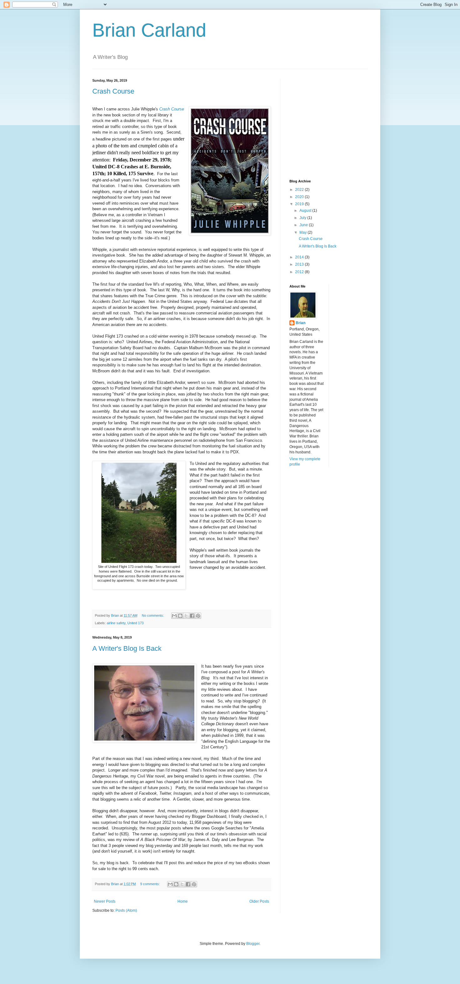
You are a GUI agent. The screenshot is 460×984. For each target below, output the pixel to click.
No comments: (153, 615)
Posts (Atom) (126, 910)
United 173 (135, 623)
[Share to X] (186, 616)
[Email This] (174, 616)
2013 (300, 264)
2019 (300, 204)
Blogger (252, 943)
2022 (300, 189)
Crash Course (113, 91)
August (305, 210)
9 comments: (150, 884)
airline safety (116, 623)
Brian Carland (149, 30)
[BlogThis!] (180, 616)
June (304, 225)
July (303, 218)
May (303, 232)
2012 (300, 272)
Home (182, 901)
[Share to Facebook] (192, 616)
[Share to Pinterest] (198, 616)
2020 (300, 197)
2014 (300, 257)
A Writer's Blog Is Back (126, 648)
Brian (300, 323)
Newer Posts (104, 901)
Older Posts (259, 901)
